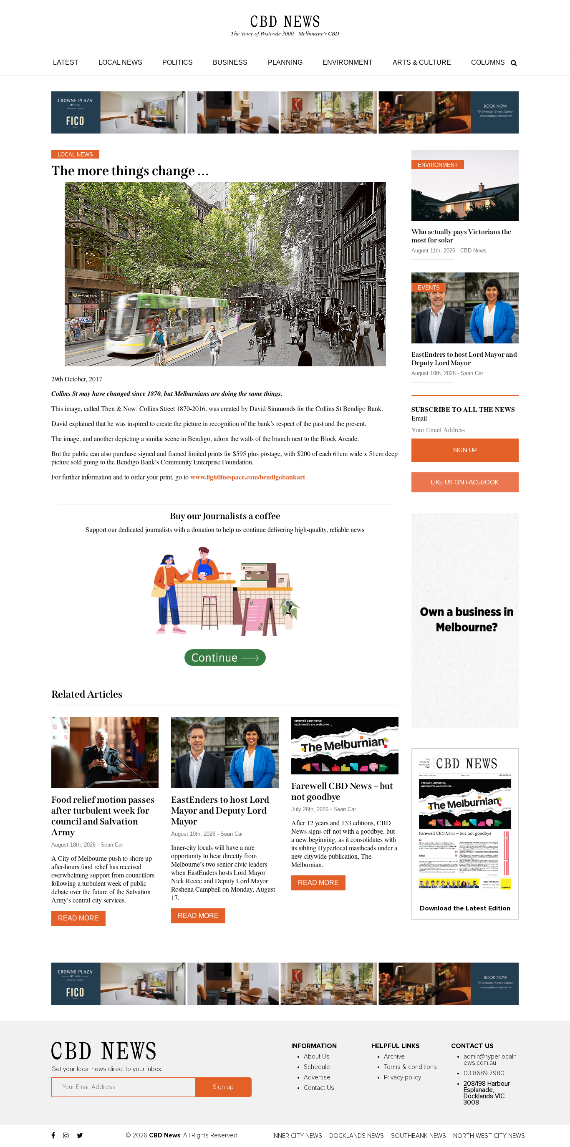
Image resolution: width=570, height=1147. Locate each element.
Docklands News (356, 1136)
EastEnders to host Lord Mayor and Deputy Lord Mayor (220, 810)
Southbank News (418, 1136)
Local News (120, 62)
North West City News (489, 1136)
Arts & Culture (422, 62)
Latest (65, 62)
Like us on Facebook (465, 482)
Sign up (465, 450)
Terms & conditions (410, 1067)
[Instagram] (66, 1136)
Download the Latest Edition (465, 908)
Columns (488, 62)
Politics (177, 62)
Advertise (317, 1077)
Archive (394, 1057)
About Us (317, 1057)
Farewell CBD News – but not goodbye (342, 791)
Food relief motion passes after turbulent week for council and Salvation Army (103, 816)
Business (230, 62)
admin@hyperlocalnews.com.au (490, 1060)
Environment (348, 62)
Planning (285, 62)
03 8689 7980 (484, 1073)
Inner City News (297, 1136)
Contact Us (319, 1088)
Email (419, 418)
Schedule (317, 1067)
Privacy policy (402, 1077)
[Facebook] (53, 1136)
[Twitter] (80, 1136)
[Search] (512, 62)
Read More (78, 918)
